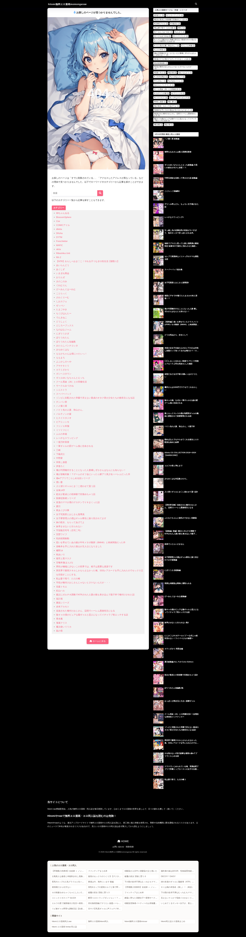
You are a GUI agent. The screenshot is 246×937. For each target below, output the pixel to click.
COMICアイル (63, 225)
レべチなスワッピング (67, 438)
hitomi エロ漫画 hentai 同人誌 (64, 927)
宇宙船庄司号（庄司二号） (69, 530)
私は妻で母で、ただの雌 (68, 578)
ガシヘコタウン (63, 374)
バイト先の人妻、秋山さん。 (70, 410)
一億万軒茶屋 (62, 442)
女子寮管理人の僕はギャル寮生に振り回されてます (81, 518)
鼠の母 (59, 631)
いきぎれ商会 (62, 273)
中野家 (59, 458)
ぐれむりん (61, 285)
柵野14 (59, 550)
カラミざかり (62, 370)
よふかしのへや (63, 361)
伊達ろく (60, 466)
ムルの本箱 (61, 434)
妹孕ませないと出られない (69, 526)
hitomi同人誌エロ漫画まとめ (173, 921)
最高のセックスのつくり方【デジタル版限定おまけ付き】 (105, 876)
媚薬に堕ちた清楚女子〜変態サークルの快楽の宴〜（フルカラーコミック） (142, 898)
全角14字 (60, 490)
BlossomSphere (63, 217)
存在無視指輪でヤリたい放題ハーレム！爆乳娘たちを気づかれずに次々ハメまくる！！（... (105, 903)
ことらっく (61, 293)
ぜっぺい (60, 305)
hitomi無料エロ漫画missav (136, 921)
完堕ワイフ (61, 534)
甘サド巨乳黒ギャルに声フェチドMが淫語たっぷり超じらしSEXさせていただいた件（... (105, 909)
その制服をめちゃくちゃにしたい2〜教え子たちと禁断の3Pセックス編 (69, 892)
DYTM (59, 237)
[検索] (100, 193)
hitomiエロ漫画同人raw (61, 921)
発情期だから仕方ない (61, 887)
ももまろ (60, 358)
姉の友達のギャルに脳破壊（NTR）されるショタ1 (178, 882)
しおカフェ (61, 301)
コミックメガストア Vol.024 (64, 898)
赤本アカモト (62, 606)
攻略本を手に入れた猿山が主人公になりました (79, 546)
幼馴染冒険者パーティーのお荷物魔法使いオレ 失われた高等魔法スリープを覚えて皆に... (142, 903)
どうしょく (61, 321)
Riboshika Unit (63, 253)
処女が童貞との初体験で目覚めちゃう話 (75, 494)
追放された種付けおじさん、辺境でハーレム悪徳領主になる (85, 611)
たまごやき (61, 309)
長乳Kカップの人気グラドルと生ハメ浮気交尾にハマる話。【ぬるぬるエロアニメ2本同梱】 (69, 882)
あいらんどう (62, 265)
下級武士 (60, 454)
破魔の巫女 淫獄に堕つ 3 (135, 876)
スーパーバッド (63, 394)
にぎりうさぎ (62, 333)
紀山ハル (60, 590)
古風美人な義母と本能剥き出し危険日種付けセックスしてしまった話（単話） (69, 876)
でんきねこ (61, 317)
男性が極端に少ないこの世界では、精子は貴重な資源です (84, 566)
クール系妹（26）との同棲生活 (71, 382)
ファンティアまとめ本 (97, 871)
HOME (124, 841)
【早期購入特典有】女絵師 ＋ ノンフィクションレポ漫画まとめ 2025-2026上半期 (69, 871)
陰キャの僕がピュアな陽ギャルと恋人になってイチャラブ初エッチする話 (92, 615)
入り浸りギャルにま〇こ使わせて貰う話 (75, 486)
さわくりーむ (62, 297)
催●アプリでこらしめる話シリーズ (73, 478)
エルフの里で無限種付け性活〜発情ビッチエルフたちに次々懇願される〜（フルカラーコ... (69, 903)
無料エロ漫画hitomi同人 (98, 921)
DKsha (59, 233)
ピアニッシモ (62, 422)
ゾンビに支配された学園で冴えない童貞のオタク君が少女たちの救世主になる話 (95, 398)
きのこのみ (61, 281)
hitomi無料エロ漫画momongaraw (67, 4)
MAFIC (59, 245)
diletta (59, 229)
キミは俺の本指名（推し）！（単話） (177, 887)
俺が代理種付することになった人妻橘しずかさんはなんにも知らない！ (91, 470)
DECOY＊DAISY (168, 876)
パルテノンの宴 (63, 414)
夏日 (58, 506)
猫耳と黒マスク (63, 558)
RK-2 (58, 257)
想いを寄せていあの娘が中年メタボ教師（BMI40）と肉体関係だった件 (90, 542)
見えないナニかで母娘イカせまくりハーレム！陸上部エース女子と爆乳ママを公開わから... (178, 898)
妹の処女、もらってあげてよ (70, 522)
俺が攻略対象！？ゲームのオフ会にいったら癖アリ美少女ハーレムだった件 (93, 474)
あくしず (60, 269)
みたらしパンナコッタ (67, 345)
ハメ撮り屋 (61, 406)
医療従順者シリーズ (66, 498)
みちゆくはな (62, 349)
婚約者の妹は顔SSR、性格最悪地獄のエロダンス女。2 (178, 871)
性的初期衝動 (62, 538)
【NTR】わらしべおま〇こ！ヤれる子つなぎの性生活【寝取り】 (87, 261)
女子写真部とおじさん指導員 (70, 514)
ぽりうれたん (62, 337)
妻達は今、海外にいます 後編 (101, 882)
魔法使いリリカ (63, 627)
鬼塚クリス (61, 623)
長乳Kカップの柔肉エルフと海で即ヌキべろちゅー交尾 (105, 887)
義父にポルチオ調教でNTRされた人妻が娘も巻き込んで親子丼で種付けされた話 (95, 594)
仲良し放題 (61, 462)
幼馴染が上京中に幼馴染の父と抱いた (141, 871)
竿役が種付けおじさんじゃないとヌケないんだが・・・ (83, 582)
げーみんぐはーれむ (66, 289)
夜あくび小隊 (62, 510)
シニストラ (61, 390)
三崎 (58, 450)
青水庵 (59, 619)
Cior (58, 221)
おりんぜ (60, 277)
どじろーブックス (65, 325)
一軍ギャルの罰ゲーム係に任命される (74, 446)
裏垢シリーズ (62, 603)
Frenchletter (62, 241)
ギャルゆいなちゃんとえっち (70, 378)
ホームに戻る (99, 641)
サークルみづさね (65, 386)
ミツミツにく (62, 430)
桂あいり (60, 554)
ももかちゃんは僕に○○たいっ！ (71, 354)
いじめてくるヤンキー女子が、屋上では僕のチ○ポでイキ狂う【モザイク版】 (178, 903)
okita (58, 249)
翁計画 (59, 599)
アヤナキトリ (62, 366)
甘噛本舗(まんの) (64, 562)
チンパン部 (61, 402)
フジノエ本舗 (62, 426)
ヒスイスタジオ (63, 418)
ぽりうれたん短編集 (66, 341)
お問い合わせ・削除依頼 (123, 847)
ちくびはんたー (63, 313)
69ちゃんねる (62, 213)
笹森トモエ (61, 586)
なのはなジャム (63, 329)
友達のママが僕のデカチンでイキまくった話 (78, 502)
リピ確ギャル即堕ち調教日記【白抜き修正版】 (69, 909)
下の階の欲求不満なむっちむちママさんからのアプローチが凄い (142, 882)
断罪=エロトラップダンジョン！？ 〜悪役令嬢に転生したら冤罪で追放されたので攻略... (105, 898)
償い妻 (59, 482)
